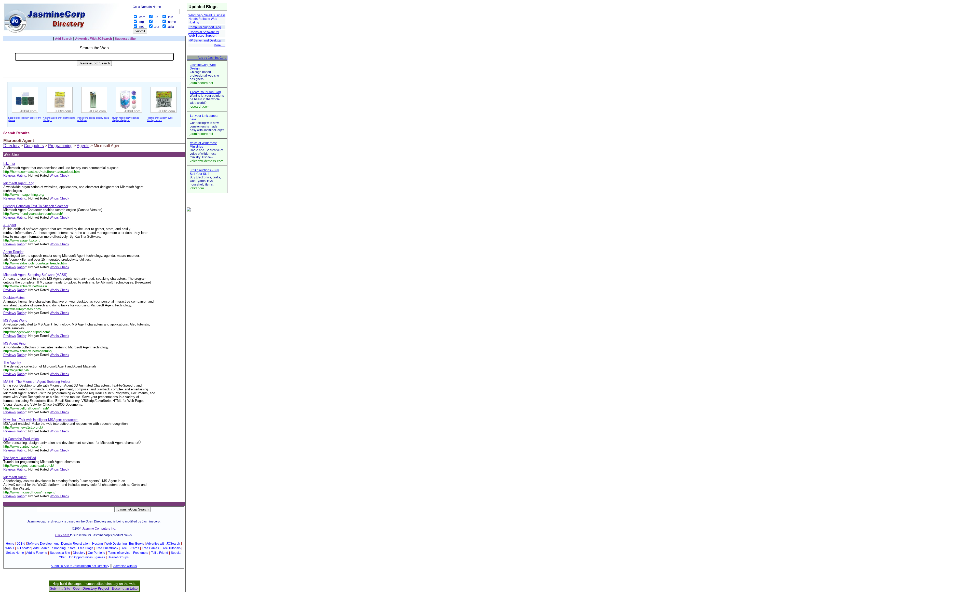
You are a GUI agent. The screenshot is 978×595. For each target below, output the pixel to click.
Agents (83, 146)
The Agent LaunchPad (19, 458)
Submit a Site (60, 588)
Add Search (41, 548)
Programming (60, 146)
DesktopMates (14, 298)
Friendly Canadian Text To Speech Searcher (35, 206)
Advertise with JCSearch (163, 543)
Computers (34, 146)
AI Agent (9, 225)
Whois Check (59, 175)
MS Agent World (15, 320)
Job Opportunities (80, 557)
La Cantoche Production (21, 439)
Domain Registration (75, 543)
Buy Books (136, 543)
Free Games (150, 548)
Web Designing (116, 543)
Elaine (9, 163)
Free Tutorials (171, 548)
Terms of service (119, 553)
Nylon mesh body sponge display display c (125, 119)
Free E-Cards (129, 548)
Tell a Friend (159, 553)
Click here (62, 535)
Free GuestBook (107, 548)
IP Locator (24, 548)
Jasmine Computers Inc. (99, 528)
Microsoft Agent (14, 477)
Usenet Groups (118, 557)
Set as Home (15, 553)
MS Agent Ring (14, 343)
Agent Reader (13, 252)
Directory (11, 146)
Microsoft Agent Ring (18, 183)
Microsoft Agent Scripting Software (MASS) (35, 275)
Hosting (97, 543)
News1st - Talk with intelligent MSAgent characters (40, 420)
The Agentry (12, 362)
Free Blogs (85, 548)
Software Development (43, 543)
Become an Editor (125, 588)
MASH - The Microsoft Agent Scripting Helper (36, 382)
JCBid (21, 543)
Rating (21, 175)
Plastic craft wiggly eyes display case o (160, 119)
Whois (9, 548)
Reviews (9, 175)
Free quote (140, 553)
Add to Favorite (36, 553)
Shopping (59, 548)
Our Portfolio (96, 553)
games (100, 557)
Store (72, 548)
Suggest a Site (60, 553)
